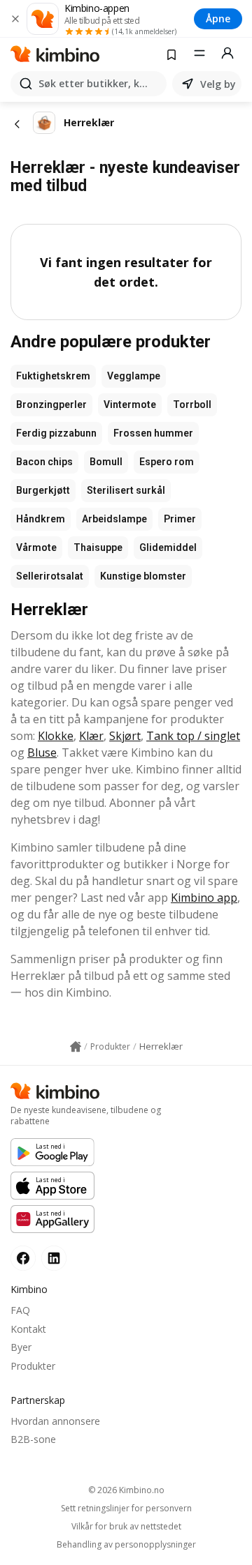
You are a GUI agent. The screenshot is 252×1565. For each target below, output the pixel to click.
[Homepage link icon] (75, 1046)
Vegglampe (133, 375)
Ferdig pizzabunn (56, 433)
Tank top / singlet (193, 735)
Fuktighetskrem (53, 375)
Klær (91, 735)
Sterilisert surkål (126, 490)
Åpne (218, 18)
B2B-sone (33, 1439)
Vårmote (36, 547)
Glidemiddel (168, 547)
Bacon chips (44, 461)
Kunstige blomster (143, 576)
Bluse (42, 752)
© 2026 (126, 1490)
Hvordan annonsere (55, 1421)
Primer (180, 518)
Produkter (32, 1366)
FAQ (20, 1310)
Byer (20, 1347)
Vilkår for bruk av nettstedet (126, 1526)
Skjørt (125, 735)
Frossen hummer (153, 433)
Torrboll (192, 404)
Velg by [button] (218, 84)
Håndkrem (40, 518)
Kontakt (28, 1329)
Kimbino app (204, 897)
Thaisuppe (98, 547)
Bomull (106, 461)
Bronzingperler (51, 404)
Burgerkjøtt (43, 490)
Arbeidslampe (114, 518)
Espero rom (166, 461)
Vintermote (130, 404)
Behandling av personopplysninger (126, 1544)
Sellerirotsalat (49, 576)
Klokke (56, 735)
